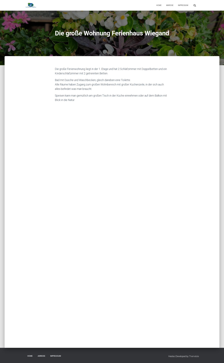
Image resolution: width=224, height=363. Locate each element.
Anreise (169, 5)
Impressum (183, 5)
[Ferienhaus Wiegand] (31, 5)
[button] (71, 116)
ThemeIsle (194, 356)
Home (159, 5)
